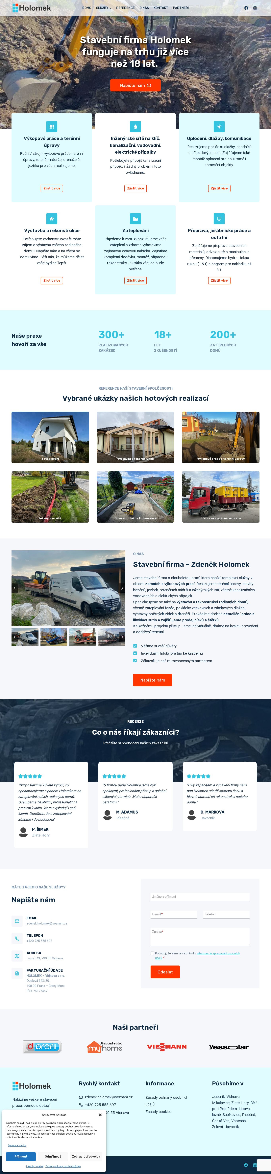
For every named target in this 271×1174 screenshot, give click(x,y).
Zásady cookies (34, 1166)
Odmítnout (53, 1156)
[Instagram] (255, 8)
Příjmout (21, 1156)
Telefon (210, 914)
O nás (144, 8)
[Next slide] (122, 588)
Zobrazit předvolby (86, 1156)
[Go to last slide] (15, 588)
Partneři (181, 8)
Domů (86, 8)
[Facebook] (246, 8)
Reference (125, 8)
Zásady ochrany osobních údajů (63, 1166)
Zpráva (157, 932)
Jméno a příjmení (164, 897)
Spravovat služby (17, 1145)
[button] (100, 1115)
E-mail (157, 914)
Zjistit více (51, 188)
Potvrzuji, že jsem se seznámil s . (197, 956)
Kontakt (161, 8)
